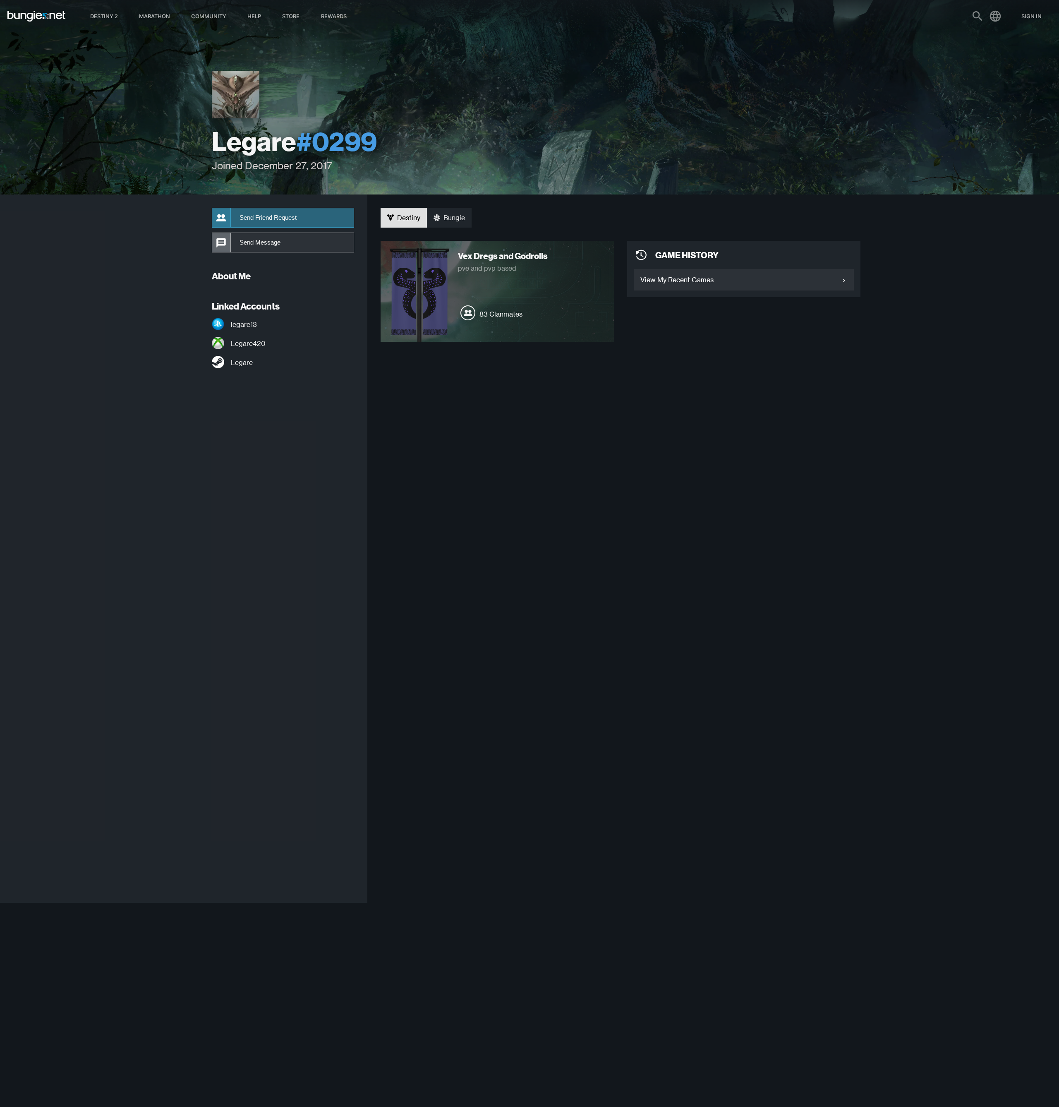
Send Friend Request (268, 217)
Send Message (260, 242)
